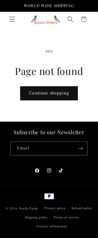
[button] (12, 19)
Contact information (51, 226)
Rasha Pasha (28, 208)
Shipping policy (36, 217)
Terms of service (66, 217)
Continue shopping (49, 93)
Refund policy (82, 208)
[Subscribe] (80, 149)
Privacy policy (55, 208)
